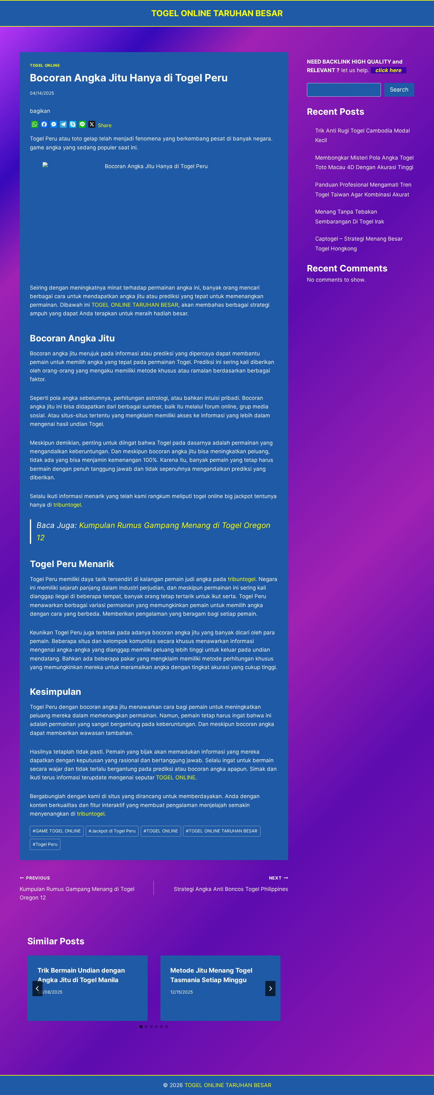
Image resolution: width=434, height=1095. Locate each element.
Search (399, 89)
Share (105, 125)
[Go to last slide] (37, 988)
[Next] (270, 988)
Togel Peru (45, 844)
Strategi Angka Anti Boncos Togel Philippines (231, 883)
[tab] (141, 1026)
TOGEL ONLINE (45, 65)
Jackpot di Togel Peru (112, 830)
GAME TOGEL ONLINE (57, 830)
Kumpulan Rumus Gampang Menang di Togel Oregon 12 (77, 888)
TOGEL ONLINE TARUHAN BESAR (135, 305)
